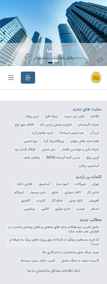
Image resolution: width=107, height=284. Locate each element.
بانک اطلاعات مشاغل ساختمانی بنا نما (53, 270)
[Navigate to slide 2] (56, 62)
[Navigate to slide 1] (50, 62)
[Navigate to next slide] (103, 33)
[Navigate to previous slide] (4, 33)
